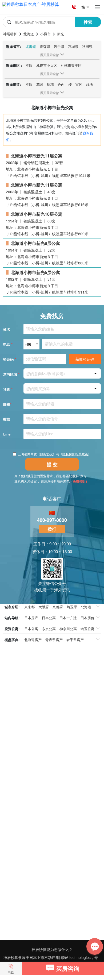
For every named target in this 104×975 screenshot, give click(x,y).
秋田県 (87, 46)
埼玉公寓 (87, 628)
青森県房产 (54, 639)
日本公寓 (49, 617)
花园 (39, 84)
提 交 (52, 464)
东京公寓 (49, 628)
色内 (61, 84)
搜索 (88, 22)
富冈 (78, 84)
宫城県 (73, 46)
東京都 (29, 606)
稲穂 (50, 84)
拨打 (52, 529)
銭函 (89, 84)
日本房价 (87, 617)
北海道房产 (33, 639)
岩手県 (59, 46)
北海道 (31, 46)
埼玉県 (72, 606)
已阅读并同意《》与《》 (54, 454)
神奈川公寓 (68, 628)
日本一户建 (68, 617)
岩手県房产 (75, 639)
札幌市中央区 (46, 65)
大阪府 (43, 606)
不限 (29, 65)
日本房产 (31, 617)
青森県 (45, 46)
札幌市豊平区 (71, 65)
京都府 (58, 606)
